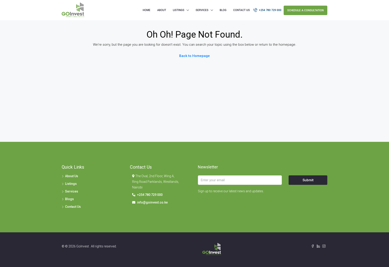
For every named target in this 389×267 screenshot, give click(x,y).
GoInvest (83, 246)
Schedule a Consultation (305, 10)
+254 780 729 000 (269, 10)
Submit (308, 180)
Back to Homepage (194, 56)
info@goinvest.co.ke (152, 202)
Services (202, 10)
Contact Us (241, 10)
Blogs (69, 199)
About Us (71, 176)
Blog (223, 10)
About (161, 10)
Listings (71, 184)
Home (146, 10)
